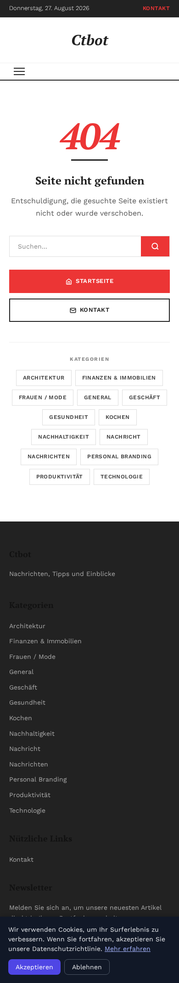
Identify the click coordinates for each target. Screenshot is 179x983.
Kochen (117, 417)
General (98, 397)
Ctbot (89, 39)
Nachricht (123, 437)
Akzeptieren (34, 967)
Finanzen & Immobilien (119, 378)
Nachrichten (49, 456)
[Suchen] (155, 246)
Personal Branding (119, 456)
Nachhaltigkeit (63, 437)
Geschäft (144, 397)
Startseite (94, 280)
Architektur (43, 378)
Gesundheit (68, 417)
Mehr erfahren (128, 948)
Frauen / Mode (43, 397)
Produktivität (59, 476)
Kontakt (156, 8)
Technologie (122, 476)
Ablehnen (87, 967)
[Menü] (19, 71)
